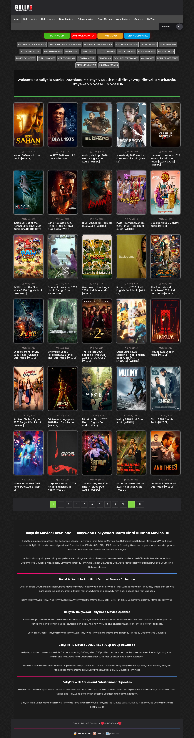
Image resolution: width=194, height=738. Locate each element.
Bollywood (29, 19)
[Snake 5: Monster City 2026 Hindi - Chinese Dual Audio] (28, 321)
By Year (151, 19)
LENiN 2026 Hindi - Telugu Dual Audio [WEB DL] (97, 224)
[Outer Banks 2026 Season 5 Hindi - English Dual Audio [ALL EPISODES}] (131, 321)
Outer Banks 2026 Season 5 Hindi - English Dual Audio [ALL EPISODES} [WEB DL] (130, 356)
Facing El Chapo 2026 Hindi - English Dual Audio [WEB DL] (95, 158)
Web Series (122, 19)
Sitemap (115, 733)
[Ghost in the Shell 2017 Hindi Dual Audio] (28, 453)
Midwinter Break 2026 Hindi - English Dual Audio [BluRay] (94, 422)
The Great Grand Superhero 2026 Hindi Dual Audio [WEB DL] (163, 290)
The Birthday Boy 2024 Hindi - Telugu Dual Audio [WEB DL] (95, 486)
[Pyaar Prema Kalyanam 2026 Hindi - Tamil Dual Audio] (131, 192)
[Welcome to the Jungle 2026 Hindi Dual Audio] (97, 256)
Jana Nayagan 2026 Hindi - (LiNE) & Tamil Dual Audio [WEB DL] (60, 226)
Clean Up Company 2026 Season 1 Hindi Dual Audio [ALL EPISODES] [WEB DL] (165, 160)
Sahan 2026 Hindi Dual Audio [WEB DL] (27, 157)
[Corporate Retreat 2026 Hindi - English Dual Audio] (62, 453)
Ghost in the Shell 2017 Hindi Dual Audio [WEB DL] (27, 486)
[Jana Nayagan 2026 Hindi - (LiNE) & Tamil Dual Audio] (62, 192)
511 (140, 504)
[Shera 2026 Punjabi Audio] (165, 388)
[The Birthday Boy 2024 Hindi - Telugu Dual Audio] (97, 453)
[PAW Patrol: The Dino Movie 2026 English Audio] (28, 256)
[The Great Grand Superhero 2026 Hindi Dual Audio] (165, 256)
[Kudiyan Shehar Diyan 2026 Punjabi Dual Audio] (28, 388)
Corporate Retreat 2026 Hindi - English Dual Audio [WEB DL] (62, 486)
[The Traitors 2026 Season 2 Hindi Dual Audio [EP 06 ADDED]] (97, 321)
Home (16, 19)
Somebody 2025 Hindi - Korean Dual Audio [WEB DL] (130, 158)
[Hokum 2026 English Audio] (165, 321)
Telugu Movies (85, 19)
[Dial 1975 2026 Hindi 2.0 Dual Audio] (62, 125)
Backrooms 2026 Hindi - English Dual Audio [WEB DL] (130, 290)
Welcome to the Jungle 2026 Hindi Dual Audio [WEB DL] (95, 290)
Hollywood (47, 19)
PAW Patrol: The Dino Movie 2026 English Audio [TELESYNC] (28, 290)
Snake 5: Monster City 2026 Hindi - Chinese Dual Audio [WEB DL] (26, 355)
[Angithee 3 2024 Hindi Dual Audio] (165, 453)
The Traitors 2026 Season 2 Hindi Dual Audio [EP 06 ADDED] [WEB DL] (94, 356)
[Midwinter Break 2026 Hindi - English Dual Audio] (97, 388)
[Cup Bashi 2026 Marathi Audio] (165, 192)
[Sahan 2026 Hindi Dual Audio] (28, 125)
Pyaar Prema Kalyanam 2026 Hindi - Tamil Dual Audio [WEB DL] (130, 226)
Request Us (84, 733)
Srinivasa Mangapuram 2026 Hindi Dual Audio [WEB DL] (62, 422)
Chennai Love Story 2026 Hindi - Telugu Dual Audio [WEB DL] (62, 290)
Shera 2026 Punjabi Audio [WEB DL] (162, 421)
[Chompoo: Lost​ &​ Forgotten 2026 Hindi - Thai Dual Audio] (62, 321)
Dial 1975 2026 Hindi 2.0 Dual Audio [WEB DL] (61, 157)
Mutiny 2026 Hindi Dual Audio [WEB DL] (129, 421)
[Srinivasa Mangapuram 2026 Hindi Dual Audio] (62, 388)
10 (123, 504)
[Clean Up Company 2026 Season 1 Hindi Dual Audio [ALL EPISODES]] (165, 125)
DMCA (100, 733)
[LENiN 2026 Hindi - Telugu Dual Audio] (97, 192)
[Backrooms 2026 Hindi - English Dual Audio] (131, 256)
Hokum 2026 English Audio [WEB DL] (162, 353)
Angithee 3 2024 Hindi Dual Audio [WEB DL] (163, 485)
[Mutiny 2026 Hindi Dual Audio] (131, 388)
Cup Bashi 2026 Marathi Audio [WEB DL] (165, 224)
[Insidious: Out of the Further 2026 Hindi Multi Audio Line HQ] (28, 192)
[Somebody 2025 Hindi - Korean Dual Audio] (131, 125)
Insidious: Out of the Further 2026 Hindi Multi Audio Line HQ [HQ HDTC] (28, 226)
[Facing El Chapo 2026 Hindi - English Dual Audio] (97, 125)
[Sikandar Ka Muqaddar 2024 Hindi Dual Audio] (131, 453)
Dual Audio (65, 19)
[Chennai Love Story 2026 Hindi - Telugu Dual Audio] (62, 256)
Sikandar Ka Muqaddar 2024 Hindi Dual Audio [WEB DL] (130, 486)
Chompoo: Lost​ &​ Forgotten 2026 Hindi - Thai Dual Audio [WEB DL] (62, 355)
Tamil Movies (104, 19)
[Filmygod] (24, 8)
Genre (137, 19)
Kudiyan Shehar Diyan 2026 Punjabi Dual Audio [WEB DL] (28, 422)
